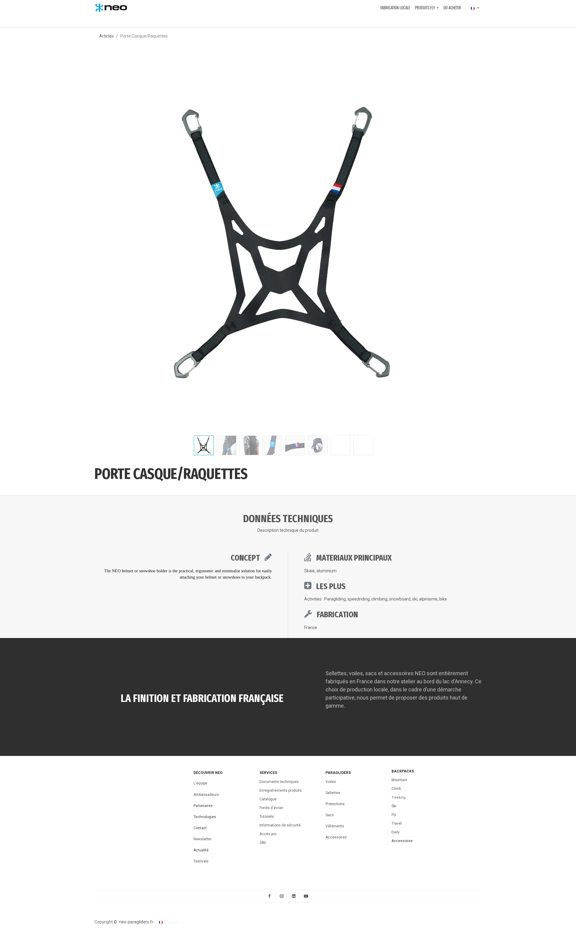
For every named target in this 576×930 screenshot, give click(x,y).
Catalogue (268, 799)
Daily (396, 832)
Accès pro (268, 834)
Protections (335, 804)
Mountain (399, 780)
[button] (113, 244)
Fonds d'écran (271, 808)
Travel (397, 823)
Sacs (330, 815)
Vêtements (335, 826)
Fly (394, 815)
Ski (394, 806)
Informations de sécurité (280, 825)
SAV (263, 843)
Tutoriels (267, 816)
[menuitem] (395, 7)
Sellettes (333, 793)
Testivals (201, 861)
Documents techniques (279, 782)
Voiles (331, 782)
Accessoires (336, 837)
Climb (396, 789)
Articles (106, 36)
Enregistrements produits (281, 790)
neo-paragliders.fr (136, 921)
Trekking (399, 797)
